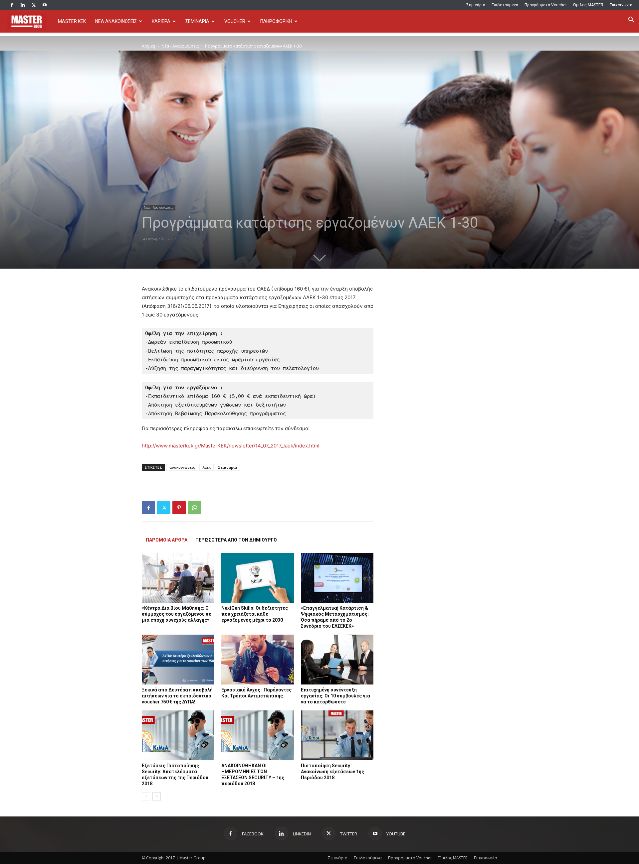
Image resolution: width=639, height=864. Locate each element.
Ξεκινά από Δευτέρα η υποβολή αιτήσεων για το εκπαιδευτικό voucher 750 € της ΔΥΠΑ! (177, 695)
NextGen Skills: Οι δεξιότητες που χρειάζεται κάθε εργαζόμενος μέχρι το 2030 (254, 614)
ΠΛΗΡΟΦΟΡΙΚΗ (276, 21)
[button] (631, 20)
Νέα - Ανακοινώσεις (180, 46)
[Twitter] (34, 5)
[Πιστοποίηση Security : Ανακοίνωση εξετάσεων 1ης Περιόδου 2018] (337, 735)
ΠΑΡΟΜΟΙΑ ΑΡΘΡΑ (166, 540)
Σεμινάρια (475, 5)
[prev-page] (146, 796)
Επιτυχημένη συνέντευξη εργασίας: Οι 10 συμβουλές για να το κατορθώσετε (335, 695)
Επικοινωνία (621, 5)
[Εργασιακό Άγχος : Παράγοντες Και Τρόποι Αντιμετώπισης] (257, 659)
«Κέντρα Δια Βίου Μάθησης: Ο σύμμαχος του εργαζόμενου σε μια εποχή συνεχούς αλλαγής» (176, 614)
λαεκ (206, 467)
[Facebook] (12, 5)
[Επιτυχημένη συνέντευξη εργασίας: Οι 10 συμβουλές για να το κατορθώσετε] (337, 659)
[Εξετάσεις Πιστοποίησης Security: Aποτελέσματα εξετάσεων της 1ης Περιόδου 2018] (178, 735)
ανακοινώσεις (182, 467)
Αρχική (148, 46)
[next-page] (156, 796)
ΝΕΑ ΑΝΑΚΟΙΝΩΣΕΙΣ (116, 21)
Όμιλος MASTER (588, 5)
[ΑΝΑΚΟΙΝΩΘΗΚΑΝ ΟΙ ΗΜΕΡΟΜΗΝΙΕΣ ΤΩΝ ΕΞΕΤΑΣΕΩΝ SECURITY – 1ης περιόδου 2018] (257, 735)
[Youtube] (45, 5)
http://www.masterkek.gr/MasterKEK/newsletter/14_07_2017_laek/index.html (231, 445)
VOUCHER (234, 21)
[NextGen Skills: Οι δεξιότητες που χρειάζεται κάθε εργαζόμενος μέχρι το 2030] (257, 578)
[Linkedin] (23, 5)
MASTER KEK (72, 21)
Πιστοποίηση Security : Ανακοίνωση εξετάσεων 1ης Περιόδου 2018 (332, 771)
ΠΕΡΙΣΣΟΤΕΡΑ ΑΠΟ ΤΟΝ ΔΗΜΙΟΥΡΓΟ (236, 540)
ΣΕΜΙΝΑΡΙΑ (197, 21)
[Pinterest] (179, 507)
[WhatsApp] (194, 507)
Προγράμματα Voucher (546, 5)
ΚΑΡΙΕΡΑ (161, 21)
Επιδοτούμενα (505, 5)
